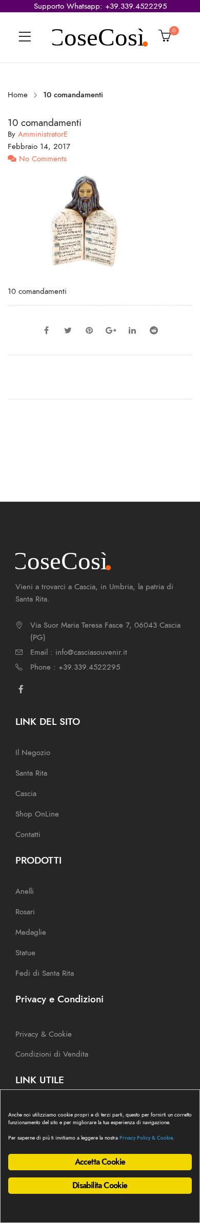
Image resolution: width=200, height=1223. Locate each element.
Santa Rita (31, 773)
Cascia (25, 793)
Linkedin (132, 330)
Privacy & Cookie (43, 1034)
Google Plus (111, 330)
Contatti (28, 834)
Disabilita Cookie (99, 1185)
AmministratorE (43, 134)
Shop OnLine (37, 814)
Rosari (25, 912)
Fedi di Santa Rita (44, 973)
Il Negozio (32, 752)
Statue (25, 953)
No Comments (41, 159)
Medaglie (30, 932)
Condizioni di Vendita (51, 1054)
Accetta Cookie (100, 1162)
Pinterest (89, 330)
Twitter (67, 330)
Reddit (154, 330)
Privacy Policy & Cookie (145, 1138)
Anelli (24, 891)
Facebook (46, 330)
